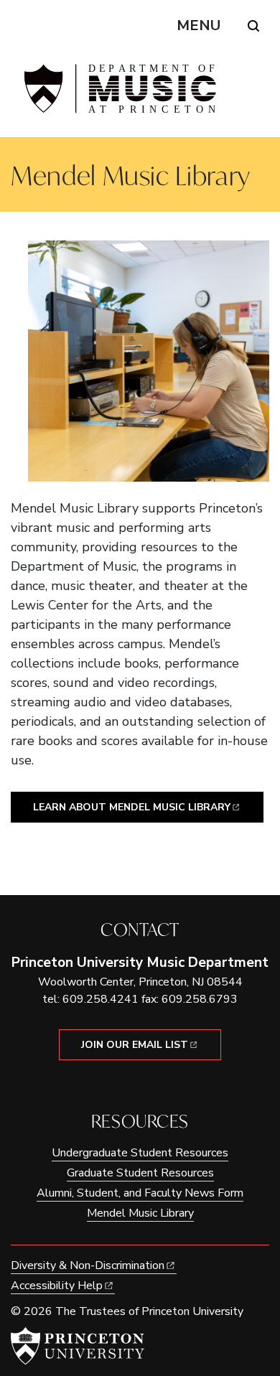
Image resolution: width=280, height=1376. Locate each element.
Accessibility (57, 1285)
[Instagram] (150, 1084)
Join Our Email (134, 1045)
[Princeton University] (77, 1346)
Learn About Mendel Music (131, 807)
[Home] (118, 94)
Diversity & (87, 1265)
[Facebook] (129, 1084)
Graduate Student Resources (140, 1173)
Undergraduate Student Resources (140, 1153)
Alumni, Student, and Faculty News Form (140, 1193)
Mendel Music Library (140, 1213)
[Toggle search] (253, 25)
